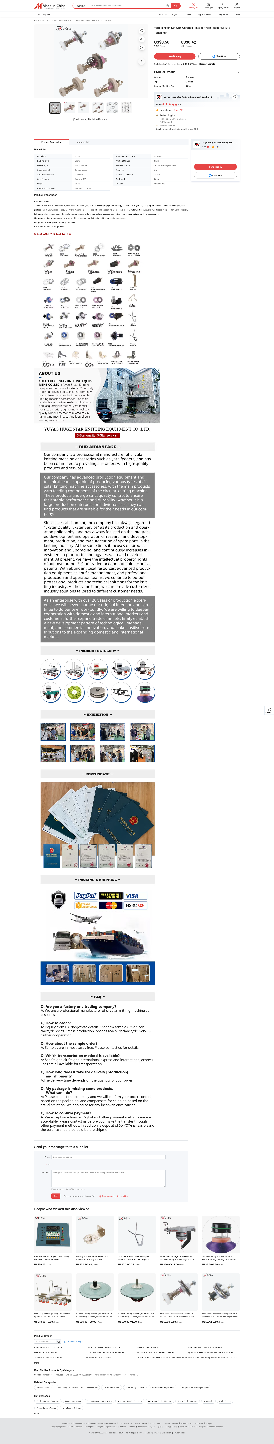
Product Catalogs (74, 1341)
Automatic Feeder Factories (130, 1401)
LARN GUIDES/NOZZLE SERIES (48, 1347)
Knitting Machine (104, 20)
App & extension (205, 14)
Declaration (166, 1433)
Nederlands (142, 1426)
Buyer (174, 14)
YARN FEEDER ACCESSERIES (98, 1357)
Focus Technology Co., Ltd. (118, 1433)
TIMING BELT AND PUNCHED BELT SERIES (155, 1352)
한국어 (160, 1426)
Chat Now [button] (221, 56)
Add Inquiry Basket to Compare (91, 119)
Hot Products (67, 1423)
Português (89, 1426)
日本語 (168, 1426)
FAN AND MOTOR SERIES (148, 1347)
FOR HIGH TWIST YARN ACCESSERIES (205, 1347)
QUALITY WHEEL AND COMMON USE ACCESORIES (210, 1352)
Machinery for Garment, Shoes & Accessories (78, 1387)
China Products (81, 1423)
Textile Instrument (111, 1387)
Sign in (237, 7)
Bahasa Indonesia (216, 1426)
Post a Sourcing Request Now (113, 1196)
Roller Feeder (225, 1401)
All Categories (44, 14)
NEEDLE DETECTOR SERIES (46, 1352)
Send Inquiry (174, 56)
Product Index (186, 1423)
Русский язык (111, 1426)
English (70, 1426)
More (36, 1413)
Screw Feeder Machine (188, 1401)
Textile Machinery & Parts (85, 20)
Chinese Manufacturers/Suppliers (103, 1423)
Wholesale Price (141, 1423)
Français (99, 1426)
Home (36, 20)
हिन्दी (175, 1426)
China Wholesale (125, 1423)
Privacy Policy (179, 1433)
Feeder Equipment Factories (99, 1401)
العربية (152, 1426)
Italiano (123, 1426)
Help (189, 14)
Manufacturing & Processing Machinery (57, 20)
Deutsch (132, 1426)
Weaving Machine (44, 1387)
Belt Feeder (208, 1401)
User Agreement (153, 1433)
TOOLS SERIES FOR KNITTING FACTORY (103, 1347)
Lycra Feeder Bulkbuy (71, 1408)
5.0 (204, 146)
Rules (237, 14)
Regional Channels (171, 1423)
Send (56, 1196)
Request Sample (207, 64)
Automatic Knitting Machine (162, 1387)
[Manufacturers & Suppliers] (49, 6)
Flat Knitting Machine (134, 1387)
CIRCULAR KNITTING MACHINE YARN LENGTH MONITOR (162, 1357)
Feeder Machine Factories (48, 1401)
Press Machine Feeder (46, 1408)
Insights (209, 1423)
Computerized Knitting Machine (195, 1387)
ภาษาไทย (183, 1426)
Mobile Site (199, 1423)
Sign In (159, 128)
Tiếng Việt (202, 1426)
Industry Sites (155, 1423)
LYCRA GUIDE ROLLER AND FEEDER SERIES (105, 1352)
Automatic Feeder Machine (160, 1401)
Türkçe (192, 1426)
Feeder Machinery (73, 1401)
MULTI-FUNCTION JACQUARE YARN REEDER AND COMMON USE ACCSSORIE (214, 1357)
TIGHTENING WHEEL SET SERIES (49, 1357)
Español (79, 1426)
